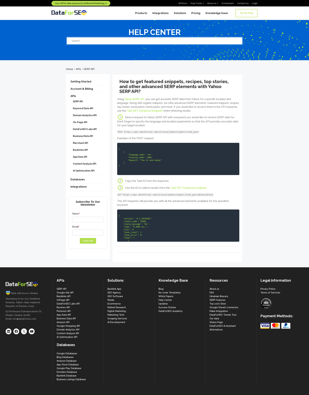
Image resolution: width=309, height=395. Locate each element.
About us (211, 3)
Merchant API (80, 143)
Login (255, 3)
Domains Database (67, 372)
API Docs (182, 3)
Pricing (195, 13)
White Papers (166, 296)
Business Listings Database (71, 379)
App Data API (80, 157)
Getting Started (80, 81)
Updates (163, 303)
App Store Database (68, 364)
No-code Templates (170, 292)
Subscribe (88, 240)
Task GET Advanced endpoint (145, 110)
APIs (78, 69)
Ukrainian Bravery (219, 296)
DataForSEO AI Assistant (223, 326)
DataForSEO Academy (171, 311)
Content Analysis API (84, 163)
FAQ (212, 292)
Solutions (180, 13)
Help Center (165, 300)
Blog (161, 289)
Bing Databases (65, 357)
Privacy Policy (268, 289)
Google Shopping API (68, 326)
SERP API (89, 69)
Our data (214, 318)
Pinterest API (64, 311)
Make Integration (219, 311)
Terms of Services (270, 292)
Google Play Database (69, 368)
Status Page (216, 322)
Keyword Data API (83, 108)
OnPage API (63, 300)
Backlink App (114, 289)
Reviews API (63, 307)
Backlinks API (80, 150)
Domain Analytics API (85, 115)
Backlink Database (66, 375)
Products (141, 13)
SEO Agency (114, 292)
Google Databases (67, 353)
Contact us (243, 3)
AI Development (116, 322)
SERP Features (217, 300)
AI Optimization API (83, 170)
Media (111, 300)
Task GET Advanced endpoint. (189, 187)
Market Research (117, 307)
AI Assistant (228, 3)
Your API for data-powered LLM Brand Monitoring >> (81, 3)
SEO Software (115, 296)
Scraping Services (117, 318)
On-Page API (80, 122)
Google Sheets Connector (224, 307)
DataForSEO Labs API (85, 129)
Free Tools (196, 3)
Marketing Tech (116, 315)
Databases (77, 179)
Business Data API (83, 136)
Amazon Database (67, 361)
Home (69, 69)
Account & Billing (81, 88)
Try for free (246, 13)
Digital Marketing (117, 311)
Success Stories (167, 307)
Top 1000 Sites (218, 303)
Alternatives (216, 329)
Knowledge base (217, 13)
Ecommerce (114, 303)
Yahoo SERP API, (134, 99)
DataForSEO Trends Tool (223, 315)
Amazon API (63, 322)
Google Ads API (65, 292)
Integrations (160, 13)
